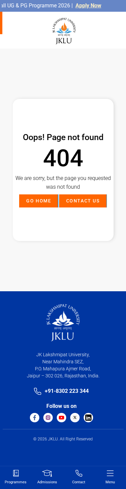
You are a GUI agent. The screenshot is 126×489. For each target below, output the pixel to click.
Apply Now (86, 5)
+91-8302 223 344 (66, 391)
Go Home (38, 200)
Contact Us (83, 200)
